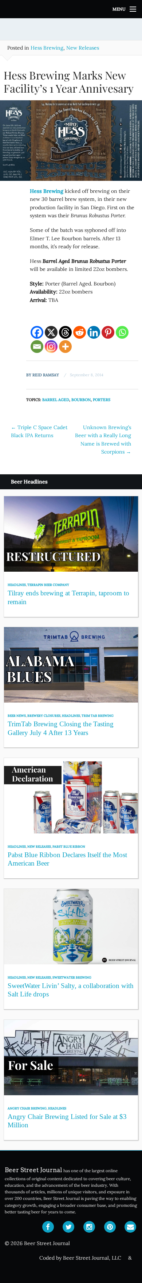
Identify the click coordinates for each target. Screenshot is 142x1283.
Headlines (17, 585)
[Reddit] (79, 332)
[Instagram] (51, 346)
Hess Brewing (47, 47)
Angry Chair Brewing (27, 1108)
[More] (65, 346)
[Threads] (65, 332)
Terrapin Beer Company (48, 585)
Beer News (17, 716)
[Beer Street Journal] (71, 9)
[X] (51, 332)
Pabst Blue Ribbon (68, 846)
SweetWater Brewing (71, 977)
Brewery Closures (43, 716)
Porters (101, 399)
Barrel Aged (55, 399)
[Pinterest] (108, 332)
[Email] (37, 346)
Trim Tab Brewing (98, 716)
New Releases (82, 47)
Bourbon (81, 399)
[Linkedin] (93, 332)
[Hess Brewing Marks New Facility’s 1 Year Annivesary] (71, 143)
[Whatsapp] (122, 332)
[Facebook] (37, 332)
